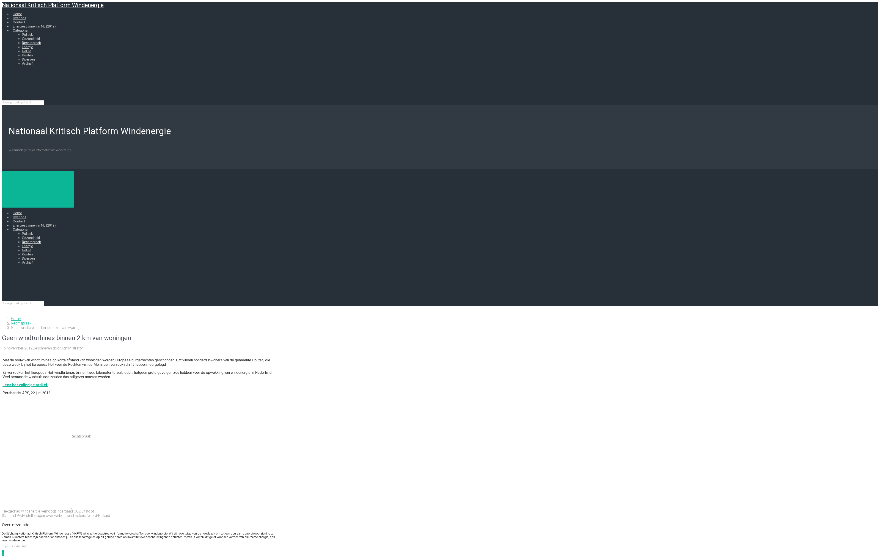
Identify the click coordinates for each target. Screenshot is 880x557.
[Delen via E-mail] (37, 507)
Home (16, 319)
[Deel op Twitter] (37, 471)
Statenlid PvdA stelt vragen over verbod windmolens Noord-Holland (56, 515)
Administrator (72, 348)
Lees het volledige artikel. (25, 385)
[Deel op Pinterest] (175, 471)
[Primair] (38, 189)
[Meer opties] (106, 507)
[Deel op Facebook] (106, 471)
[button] (3, 553)
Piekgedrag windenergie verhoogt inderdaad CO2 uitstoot (48, 511)
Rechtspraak (21, 323)
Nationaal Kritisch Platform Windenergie (53, 5)
